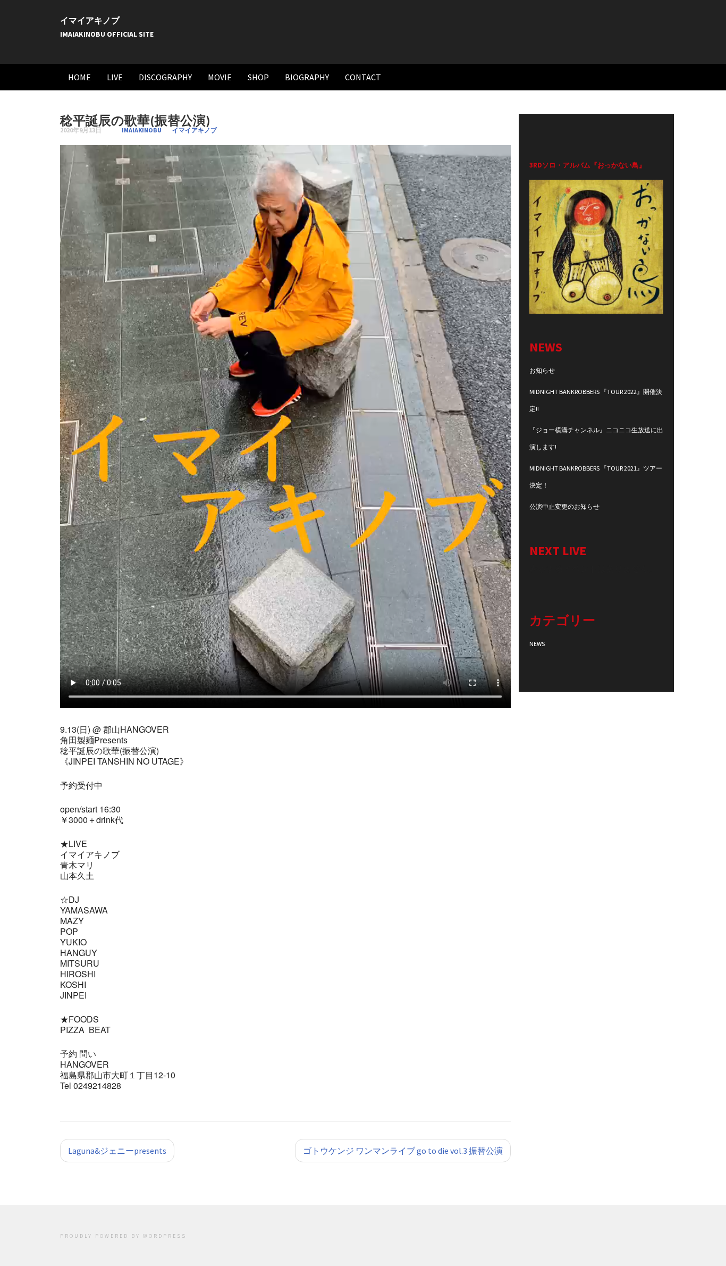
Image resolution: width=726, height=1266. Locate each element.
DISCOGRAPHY (165, 77)
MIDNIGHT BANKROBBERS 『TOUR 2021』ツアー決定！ (595, 476)
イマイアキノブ (90, 20)
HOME (79, 77)
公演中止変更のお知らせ (564, 506)
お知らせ (542, 370)
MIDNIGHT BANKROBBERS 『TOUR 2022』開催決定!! (595, 400)
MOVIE (220, 77)
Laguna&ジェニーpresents (117, 1150)
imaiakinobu (142, 130)
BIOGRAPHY (307, 77)
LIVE (115, 77)
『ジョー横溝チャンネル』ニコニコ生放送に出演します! (596, 438)
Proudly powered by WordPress (123, 1236)
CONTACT (363, 77)
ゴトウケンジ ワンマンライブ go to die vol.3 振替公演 (403, 1150)
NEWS (537, 644)
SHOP (258, 77)
